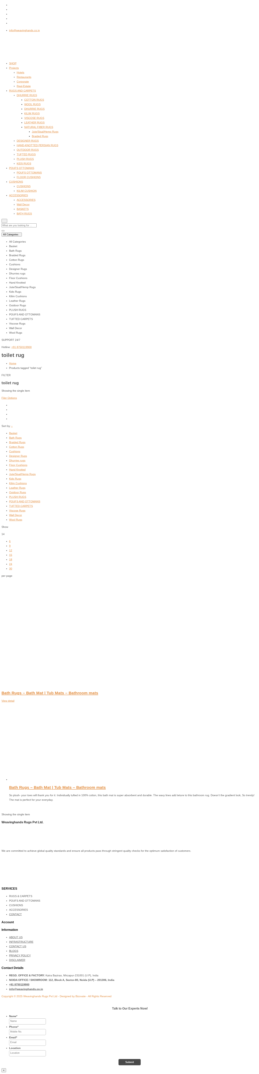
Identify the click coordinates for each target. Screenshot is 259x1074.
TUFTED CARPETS (21, 506)
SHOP (12, 63)
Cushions (14, 451)
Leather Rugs (17, 487)
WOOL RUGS (32, 104)
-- (12, 425)
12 (10, 550)
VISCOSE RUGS (34, 117)
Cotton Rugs (16, 446)
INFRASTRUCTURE (21, 941)
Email (13, 1037)
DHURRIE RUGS (27, 95)
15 (10, 554)
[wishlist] (11, 806)
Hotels (20, 72)
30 (10, 568)
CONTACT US (17, 946)
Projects (14, 67)
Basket (13, 433)
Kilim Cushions (18, 483)
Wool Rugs (15, 519)
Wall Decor (23, 204)
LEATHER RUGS (34, 122)
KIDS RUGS (24, 163)
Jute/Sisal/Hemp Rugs (45, 131)
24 (10, 564)
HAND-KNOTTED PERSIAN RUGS (37, 145)
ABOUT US (16, 937)
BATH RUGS (24, 213)
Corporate (23, 81)
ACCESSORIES (18, 195)
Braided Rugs (40, 136)
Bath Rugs (15, 437)
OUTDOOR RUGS (28, 149)
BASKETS (23, 209)
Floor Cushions (18, 465)
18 (10, 559)
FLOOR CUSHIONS (29, 177)
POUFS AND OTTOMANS (24, 501)
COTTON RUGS (34, 99)
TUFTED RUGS (26, 154)
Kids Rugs (15, 478)
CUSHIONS (16, 181)
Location (15, 1048)
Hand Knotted (17, 469)
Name (13, 1016)
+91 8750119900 (21, 347)
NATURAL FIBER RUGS (38, 127)
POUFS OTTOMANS (21, 168)
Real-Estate (24, 86)
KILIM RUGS (32, 113)
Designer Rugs (18, 455)
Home (12, 363)
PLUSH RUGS (25, 158)
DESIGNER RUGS (28, 140)
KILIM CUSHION (27, 190)
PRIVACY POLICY (20, 955)
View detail (8, 700)
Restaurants (24, 77)
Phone (13, 1026)
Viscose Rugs (17, 510)
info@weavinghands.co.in (24, 30)
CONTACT (15, 914)
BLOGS (13, 950)
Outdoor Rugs (17, 492)
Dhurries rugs (17, 460)
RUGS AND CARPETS (22, 90)
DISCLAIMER (17, 960)
